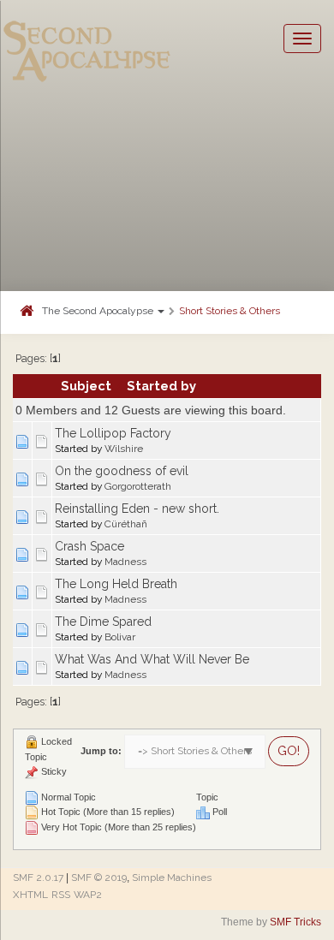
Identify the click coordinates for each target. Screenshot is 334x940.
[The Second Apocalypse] (87, 38)
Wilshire (123, 449)
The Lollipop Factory (113, 433)
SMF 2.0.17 (38, 877)
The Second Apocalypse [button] (99, 311)
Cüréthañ (125, 524)
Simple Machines (172, 877)
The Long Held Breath (116, 584)
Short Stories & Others (229, 311)
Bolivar (119, 637)
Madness (125, 562)
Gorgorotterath (137, 486)
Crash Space (89, 546)
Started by (161, 385)
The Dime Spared (103, 621)
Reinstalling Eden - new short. (137, 508)
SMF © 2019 (99, 877)
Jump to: (101, 751)
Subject (86, 385)
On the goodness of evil (121, 471)
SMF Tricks (295, 922)
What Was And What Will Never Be (152, 659)
